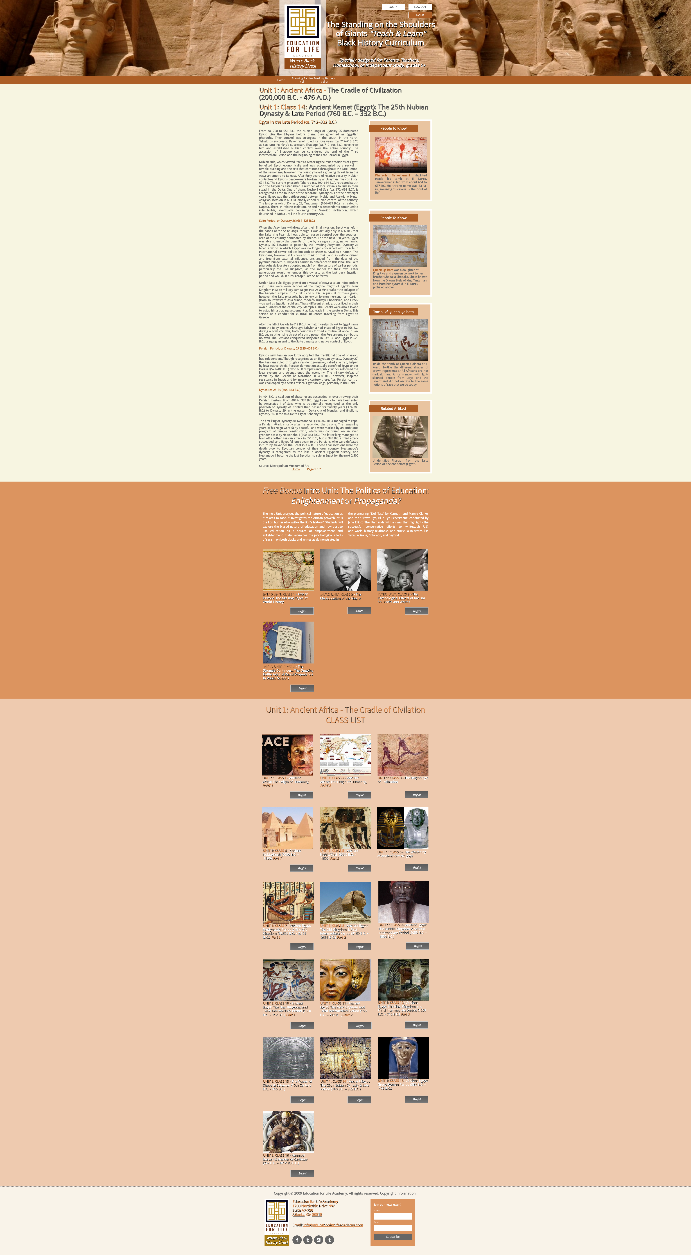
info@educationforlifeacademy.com (333, 1224)
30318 (317, 1214)
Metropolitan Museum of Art (289, 466)
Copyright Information (398, 1193)
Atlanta (298, 1214)
